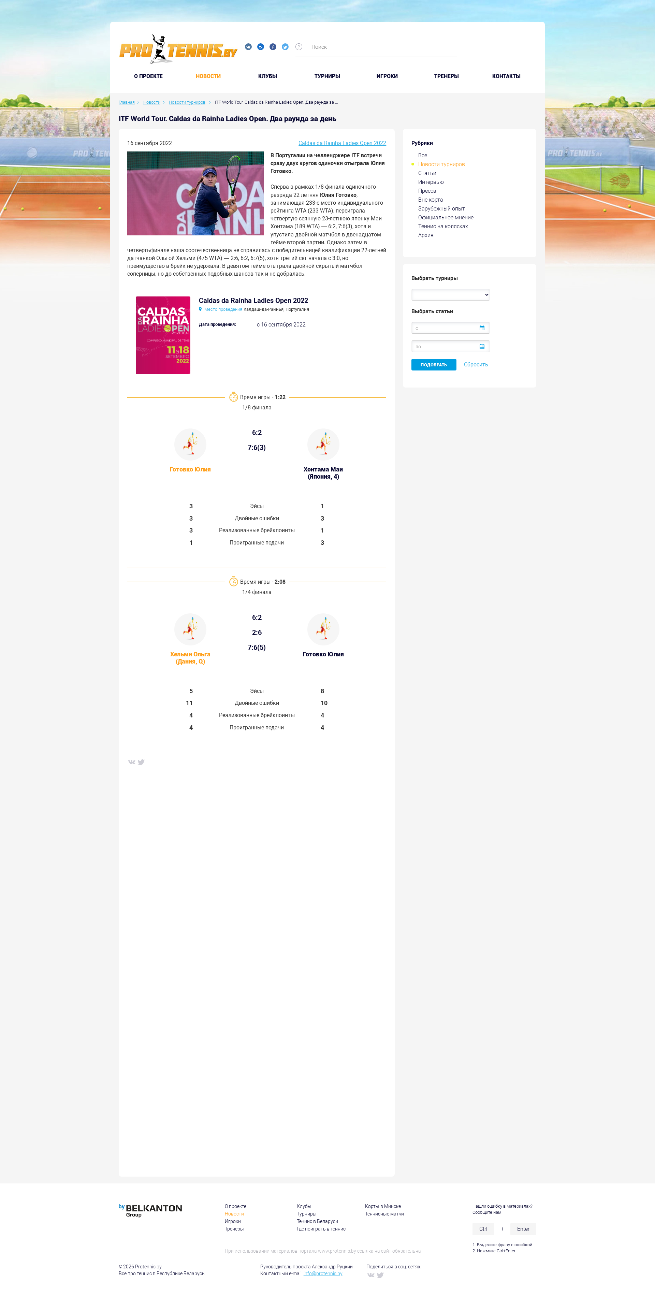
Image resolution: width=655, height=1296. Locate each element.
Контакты (506, 76)
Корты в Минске (383, 1206)
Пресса (427, 191)
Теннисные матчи (384, 1214)
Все (422, 155)
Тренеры (446, 76)
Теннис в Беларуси (317, 1221)
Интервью (431, 182)
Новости (208, 76)
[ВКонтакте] (131, 762)
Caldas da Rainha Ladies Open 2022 (342, 143)
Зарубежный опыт (441, 208)
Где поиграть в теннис (321, 1229)
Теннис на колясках (443, 226)
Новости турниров (441, 164)
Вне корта (430, 199)
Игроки (387, 76)
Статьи (427, 173)
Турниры (327, 76)
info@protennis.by (323, 1273)
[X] (141, 762)
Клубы (267, 76)
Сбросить (476, 364)
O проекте (148, 76)
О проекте (235, 1206)
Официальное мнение (446, 217)
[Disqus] (256, 883)
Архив (426, 235)
